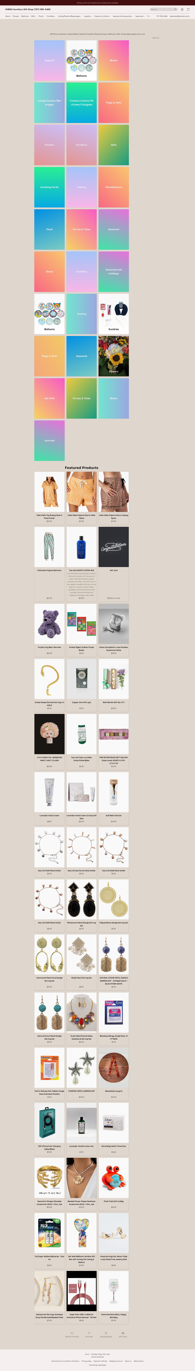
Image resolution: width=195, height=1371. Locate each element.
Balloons (25, 16)
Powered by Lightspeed (97, 1365)
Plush (41, 16)
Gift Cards (123, 1336)
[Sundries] (114, 309)
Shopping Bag (106, 1336)
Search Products (72, 1336)
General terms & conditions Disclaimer (65, 1361)
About (7, 16)
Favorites (89, 1336)
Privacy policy (86, 1361)
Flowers (16, 16)
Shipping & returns (116, 1361)
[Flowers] (114, 351)
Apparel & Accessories (122, 16)
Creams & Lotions (101, 16)
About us (128, 1361)
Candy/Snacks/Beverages (69, 16)
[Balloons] (81, 56)
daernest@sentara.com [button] (180, 16)
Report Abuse (139, 1361)
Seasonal (139, 16)
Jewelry (87, 16)
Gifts (33, 16)
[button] (28, 9)
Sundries (51, 16)
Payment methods (100, 1361)
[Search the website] (175, 9)
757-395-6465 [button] (162, 16)
